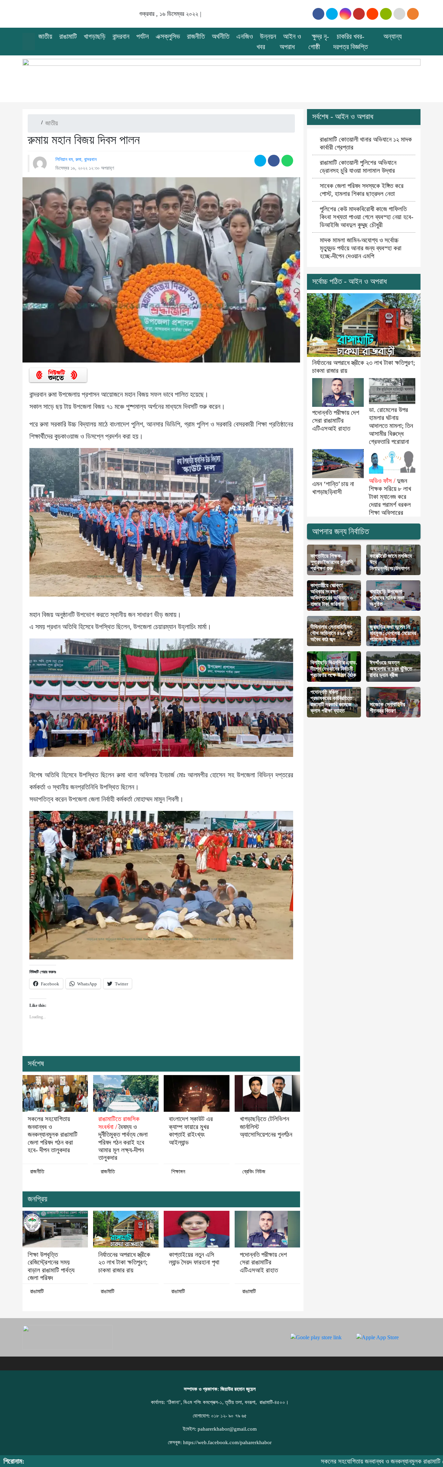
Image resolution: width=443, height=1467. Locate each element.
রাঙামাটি (68, 36)
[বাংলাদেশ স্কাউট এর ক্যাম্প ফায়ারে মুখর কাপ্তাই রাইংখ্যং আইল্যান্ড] (196, 1093)
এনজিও (244, 36)
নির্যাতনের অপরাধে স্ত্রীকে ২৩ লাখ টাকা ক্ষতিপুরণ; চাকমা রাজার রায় (124, 1262)
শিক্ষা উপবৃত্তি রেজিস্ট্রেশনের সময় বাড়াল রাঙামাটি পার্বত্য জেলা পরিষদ (51, 1266)
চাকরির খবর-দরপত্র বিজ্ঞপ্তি (350, 42)
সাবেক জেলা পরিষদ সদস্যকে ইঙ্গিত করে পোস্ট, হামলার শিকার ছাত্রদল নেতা (362, 189)
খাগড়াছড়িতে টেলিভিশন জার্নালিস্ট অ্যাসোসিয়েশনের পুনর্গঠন (266, 1126)
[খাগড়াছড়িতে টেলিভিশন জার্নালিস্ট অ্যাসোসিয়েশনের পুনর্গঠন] (267, 1093)
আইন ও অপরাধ (290, 42)
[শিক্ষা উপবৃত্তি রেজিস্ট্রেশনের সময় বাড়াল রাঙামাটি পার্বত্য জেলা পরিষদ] (55, 1229)
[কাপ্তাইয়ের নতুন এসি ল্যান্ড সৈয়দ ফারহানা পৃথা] (196, 1229)
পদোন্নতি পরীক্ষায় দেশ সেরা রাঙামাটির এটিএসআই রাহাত (263, 1262)
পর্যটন (142, 36)
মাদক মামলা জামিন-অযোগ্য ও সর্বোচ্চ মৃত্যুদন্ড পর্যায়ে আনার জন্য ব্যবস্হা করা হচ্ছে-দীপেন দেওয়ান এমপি (360, 248)
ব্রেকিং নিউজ (253, 1171)
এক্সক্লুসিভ (168, 36)
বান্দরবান (120, 36)
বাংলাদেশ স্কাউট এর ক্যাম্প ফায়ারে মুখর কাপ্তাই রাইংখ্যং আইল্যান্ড (191, 1130)
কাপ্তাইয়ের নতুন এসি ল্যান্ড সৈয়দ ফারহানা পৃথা (194, 1258)
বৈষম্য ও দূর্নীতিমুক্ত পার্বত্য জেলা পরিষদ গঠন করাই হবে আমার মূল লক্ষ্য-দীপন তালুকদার (123, 1138)
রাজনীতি (196, 36)
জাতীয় (45, 36)
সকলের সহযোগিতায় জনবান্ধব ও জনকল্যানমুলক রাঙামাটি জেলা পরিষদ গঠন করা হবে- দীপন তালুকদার (53, 1134)
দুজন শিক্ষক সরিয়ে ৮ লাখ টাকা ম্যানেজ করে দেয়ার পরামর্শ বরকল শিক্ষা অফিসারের (390, 496)
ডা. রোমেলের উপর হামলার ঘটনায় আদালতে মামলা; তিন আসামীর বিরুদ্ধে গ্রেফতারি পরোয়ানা (391, 425)
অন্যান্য (392, 36)
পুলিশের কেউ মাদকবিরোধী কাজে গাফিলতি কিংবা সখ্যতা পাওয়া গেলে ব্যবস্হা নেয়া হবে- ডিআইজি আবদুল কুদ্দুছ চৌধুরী (366, 217)
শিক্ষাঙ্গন (178, 1171)
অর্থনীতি (220, 36)
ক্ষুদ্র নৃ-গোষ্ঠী (318, 42)
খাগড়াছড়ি (95, 36)
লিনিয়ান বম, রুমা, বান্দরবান (76, 159)
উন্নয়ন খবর (266, 42)
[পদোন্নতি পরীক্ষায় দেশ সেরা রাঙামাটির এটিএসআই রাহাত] (267, 1229)
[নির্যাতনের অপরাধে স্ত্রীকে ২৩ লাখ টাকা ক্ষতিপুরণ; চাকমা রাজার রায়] (126, 1229)
